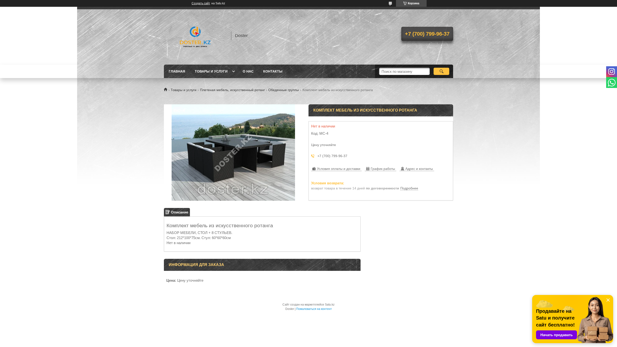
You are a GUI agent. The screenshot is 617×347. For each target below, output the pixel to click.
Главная (177, 71)
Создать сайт (201, 3)
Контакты (272, 71)
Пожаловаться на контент (314, 309)
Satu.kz (330, 304)
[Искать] (441, 71)
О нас (248, 71)
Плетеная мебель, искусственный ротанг (232, 90)
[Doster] (195, 35)
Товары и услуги (211, 71)
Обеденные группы (283, 90)
